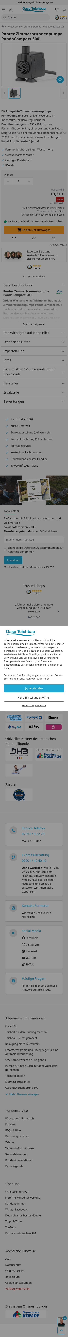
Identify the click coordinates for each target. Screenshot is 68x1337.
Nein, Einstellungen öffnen (34, 697)
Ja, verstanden (34, 688)
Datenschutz (28, 705)
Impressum (40, 705)
